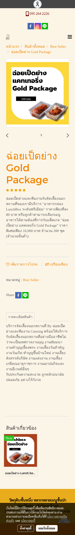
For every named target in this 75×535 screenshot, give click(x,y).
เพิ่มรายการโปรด (24, 264)
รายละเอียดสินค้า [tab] (20, 317)
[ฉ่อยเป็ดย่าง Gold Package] (37, 93)
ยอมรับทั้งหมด (46, 528)
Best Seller (31, 280)
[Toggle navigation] (69, 37)
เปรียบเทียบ (58, 264)
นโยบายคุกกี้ (28, 520)
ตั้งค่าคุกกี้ (25, 528)
